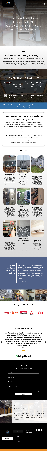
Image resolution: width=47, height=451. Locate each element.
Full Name (10, 372)
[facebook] (36, 430)
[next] (45, 342)
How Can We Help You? (13, 386)
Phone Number (11, 381)
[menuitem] (18, 431)
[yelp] (39, 430)
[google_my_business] (42, 430)
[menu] (44, 4)
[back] (1, 342)
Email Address (11, 377)
